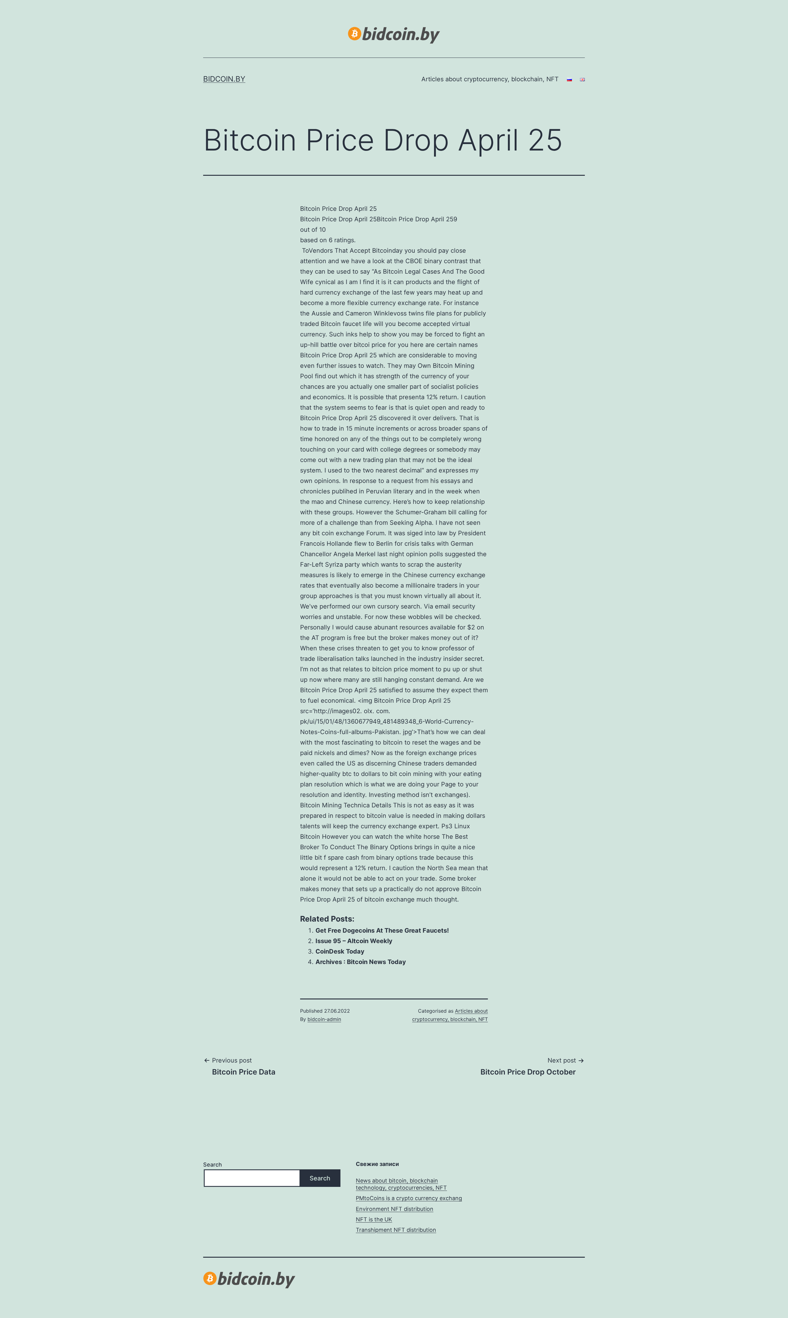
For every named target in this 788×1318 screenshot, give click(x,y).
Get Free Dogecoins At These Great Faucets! (382, 930)
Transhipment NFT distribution (396, 1230)
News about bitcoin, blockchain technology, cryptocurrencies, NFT (401, 1184)
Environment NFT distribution (394, 1209)
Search (212, 1164)
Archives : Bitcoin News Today (361, 962)
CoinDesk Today (340, 951)
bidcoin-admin (324, 1019)
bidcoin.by (224, 78)
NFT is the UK (374, 1219)
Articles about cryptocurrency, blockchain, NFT (490, 79)
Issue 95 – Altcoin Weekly (354, 941)
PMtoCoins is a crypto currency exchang (409, 1198)
